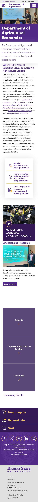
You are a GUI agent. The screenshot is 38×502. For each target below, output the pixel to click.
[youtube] (19, 438)
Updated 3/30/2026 (13, 498)
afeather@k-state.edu (19, 454)
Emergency (10, 479)
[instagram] (34, 438)
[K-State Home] (4, 5)
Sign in (24, 1)
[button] (9, 224)
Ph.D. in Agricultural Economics (16, 113)
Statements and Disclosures (15, 482)
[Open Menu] (34, 5)
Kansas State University (8, 1)
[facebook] (4, 438)
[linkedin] (26, 438)
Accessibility (11, 485)
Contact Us (10, 477)
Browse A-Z (31, 1)
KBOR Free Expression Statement (17, 491)
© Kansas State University (15, 495)
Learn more (9, 284)
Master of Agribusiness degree (19, 111)
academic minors (9, 105)
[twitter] (11, 438)
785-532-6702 (19, 452)
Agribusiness (20, 102)
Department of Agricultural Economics (16, 5)
